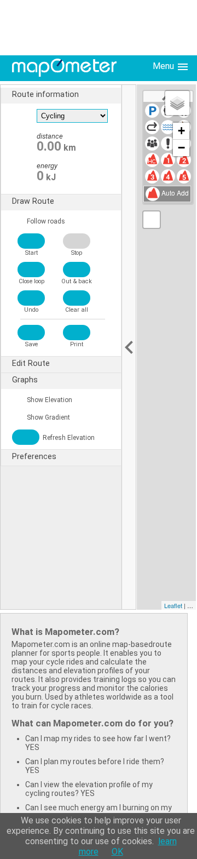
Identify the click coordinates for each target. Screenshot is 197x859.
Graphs (25, 380)
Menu (164, 66)
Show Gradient (47, 417)
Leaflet (173, 605)
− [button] (181, 147)
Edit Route (31, 363)
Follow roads (45, 221)
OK (117, 851)
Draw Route (33, 201)
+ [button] (181, 131)
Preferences (34, 456)
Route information (45, 94)
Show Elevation (48, 400)
